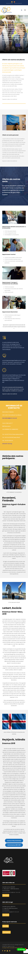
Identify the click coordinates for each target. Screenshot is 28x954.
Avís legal (4, 947)
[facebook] (2, 951)
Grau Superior (6, 932)
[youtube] (7, 951)
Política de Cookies (18, 947)
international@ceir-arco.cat (9, 418)
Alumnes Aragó (9, 3)
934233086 (7, 890)
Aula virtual (6, 895)
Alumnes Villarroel (18, 3)
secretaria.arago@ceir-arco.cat (10, 912)
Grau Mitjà (5, 926)
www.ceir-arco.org (7, 443)
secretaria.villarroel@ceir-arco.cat (11, 892)
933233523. (7, 910)
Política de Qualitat (10, 947)
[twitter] (4, 951)
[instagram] (9, 951)
